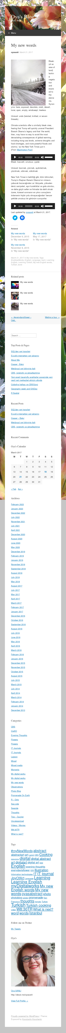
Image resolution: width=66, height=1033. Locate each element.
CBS (13, 726)
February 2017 (17, 607)
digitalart (21, 862)
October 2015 (17, 671)
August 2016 (16, 628)
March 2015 (16, 684)
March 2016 (16, 650)
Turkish (14, 264)
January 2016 (17, 658)
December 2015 (18, 663)
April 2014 (15, 693)
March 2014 (16, 697)
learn (43, 260)
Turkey (45, 901)
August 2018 (16, 572)
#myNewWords (17, 260)
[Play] (15, 157)
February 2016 (17, 654)
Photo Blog (16, 791)
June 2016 (15, 637)
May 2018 (15, 581)
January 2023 (17, 508)
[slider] (49, 157)
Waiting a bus (52, 317)
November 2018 (18, 564)
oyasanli (14, 52)
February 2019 (17, 555)
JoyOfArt (17, 877)
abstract (39, 850)
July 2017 (15, 590)
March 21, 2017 (26, 52)
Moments (15, 769)
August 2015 (16, 675)
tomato (38, 901)
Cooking (45, 854)
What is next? (17, 833)
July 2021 (15, 525)
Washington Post (24, 149)
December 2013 (18, 710)
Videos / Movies (18, 825)
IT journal (45, 873)
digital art (33, 862)
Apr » (20, 489)
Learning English (26, 881)
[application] (33, 157)
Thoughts (15, 812)
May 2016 (15, 641)
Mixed (13, 761)
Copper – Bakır (17, 418)
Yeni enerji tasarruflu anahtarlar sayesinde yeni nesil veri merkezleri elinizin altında (31, 379)
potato (25, 897)
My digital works (18, 773)
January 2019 (17, 560)
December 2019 (18, 551)
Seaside (14, 808)
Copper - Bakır (17, 364)
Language (36, 260)
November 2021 (18, 521)
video (13, 909)
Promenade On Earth (20, 795)
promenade (36, 897)
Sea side (15, 803)
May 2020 (15, 547)
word (20, 264)
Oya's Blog (22, 16)
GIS (32, 870)
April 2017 (15, 598)
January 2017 (17, 611)
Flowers (14, 739)
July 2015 (15, 680)
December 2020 (18, 534)
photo (47, 894)
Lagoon (14, 756)
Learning (42, 877)
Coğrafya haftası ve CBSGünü (24, 384)
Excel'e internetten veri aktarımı (25, 355)
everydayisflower (20, 870)
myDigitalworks (25, 885)
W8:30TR (15, 829)
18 (45, 471)
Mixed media (16, 765)
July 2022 (15, 517)
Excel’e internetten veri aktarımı (25, 413)
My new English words (42, 262)
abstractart (17, 854)
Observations (17, 786)
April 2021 (15, 530)
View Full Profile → (19, 1000)
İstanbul (35, 912)
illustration (41, 870)
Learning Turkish (25, 262)
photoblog (16, 897)
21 (20, 476)
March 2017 (16, 602)
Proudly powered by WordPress (25, 1016)
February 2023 (17, 504)
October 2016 (17, 620)
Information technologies (22, 874)
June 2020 (15, 542)
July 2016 (15, 632)
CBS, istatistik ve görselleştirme (25, 372)
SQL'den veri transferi (20, 351)
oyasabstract (32, 893)
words (24, 912)
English (28, 260)
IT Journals (16, 748)
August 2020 (16, 538)
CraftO (14, 731)
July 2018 (15, 577)
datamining (15, 859)
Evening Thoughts (19, 735)
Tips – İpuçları (17, 816)
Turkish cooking (38, 905)
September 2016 (18, 624)
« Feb (13, 489)
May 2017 (15, 594)
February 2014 (17, 701)
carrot (31, 855)
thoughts (27, 900)
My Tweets (16, 928)
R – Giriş (15, 799)
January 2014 (17, 705)
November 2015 (18, 667)
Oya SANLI (16, 990)
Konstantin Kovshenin (32, 1019)
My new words (18, 233)
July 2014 (15, 688)
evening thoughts (35, 866)
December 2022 (18, 512)
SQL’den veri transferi (20, 409)
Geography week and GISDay (24, 388)
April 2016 (15, 645)
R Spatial (15, 393)
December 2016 (18, 615)
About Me (15, 359)
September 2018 (18, 568)
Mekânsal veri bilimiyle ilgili (23, 368)
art (26, 854)
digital (25, 858)
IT (35, 873)
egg (41, 862)
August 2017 (16, 585)
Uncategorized (17, 821)
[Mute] (42, 157)
